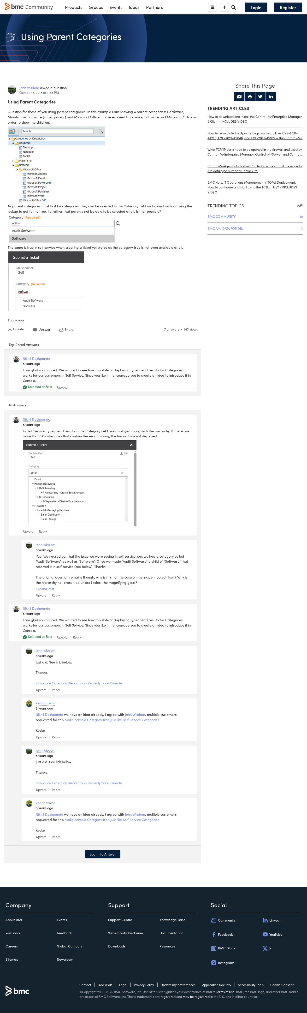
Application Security (216, 985)
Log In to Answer (103, 854)
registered (168, 996)
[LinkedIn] (271, 96)
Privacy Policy (144, 985)
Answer (44, 329)
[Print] (250, 96)
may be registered (196, 996)
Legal (123, 985)
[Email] (239, 96)
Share (69, 329)
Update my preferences (178, 985)
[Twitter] (260, 96)
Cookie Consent (282, 985)
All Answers (17, 405)
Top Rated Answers (24, 344)
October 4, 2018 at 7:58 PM (39, 92)
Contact (85, 985)
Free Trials (105, 985)
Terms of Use (225, 991)
